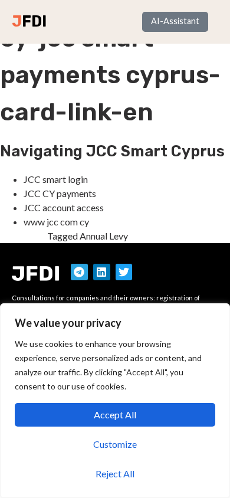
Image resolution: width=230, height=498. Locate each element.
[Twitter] (124, 272)
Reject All (115, 473)
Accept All (115, 414)
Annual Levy (104, 235)
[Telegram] (79, 272)
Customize (115, 444)
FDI (34, 21)
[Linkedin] (101, 272)
